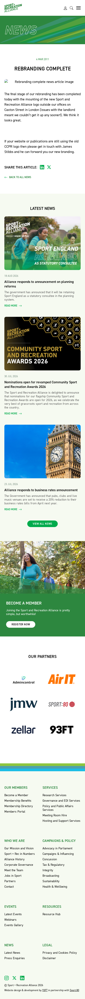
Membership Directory (18, 806)
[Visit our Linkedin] (22, 978)
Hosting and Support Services (61, 821)
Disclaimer (49, 958)
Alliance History (14, 859)
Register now (21, 624)
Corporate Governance (18, 865)
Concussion (49, 859)
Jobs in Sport (12, 876)
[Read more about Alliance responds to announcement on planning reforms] (42, 243)
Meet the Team (13, 870)
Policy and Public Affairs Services (57, 808)
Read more (11, 305)
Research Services (54, 795)
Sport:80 (74, 990)
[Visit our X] (14, 978)
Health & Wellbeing (54, 887)
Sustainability (51, 881)
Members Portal (14, 812)
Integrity (47, 870)
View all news (42, 524)
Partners (10, 881)
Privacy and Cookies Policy (59, 953)
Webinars (10, 920)
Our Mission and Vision (19, 848)
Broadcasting (50, 876)
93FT (45, 990)
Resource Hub (51, 914)
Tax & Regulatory (53, 865)
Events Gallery (13, 925)
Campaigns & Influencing (58, 854)
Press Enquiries (14, 958)
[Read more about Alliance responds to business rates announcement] (42, 451)
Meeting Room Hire (54, 815)
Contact (9, 887)
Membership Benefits (17, 801)
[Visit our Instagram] (6, 978)
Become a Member (16, 795)
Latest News (12, 953)
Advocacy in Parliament (57, 848)
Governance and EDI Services (61, 801)
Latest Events (13, 914)
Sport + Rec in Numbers (19, 854)
